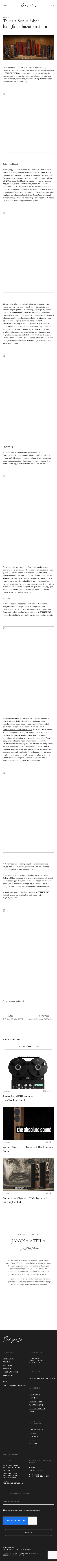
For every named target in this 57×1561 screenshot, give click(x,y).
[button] (5, 5)
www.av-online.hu (16, 1001)
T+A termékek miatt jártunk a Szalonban (37, 175)
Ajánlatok (8, 1368)
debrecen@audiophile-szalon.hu (39, 1475)
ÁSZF (5, 1382)
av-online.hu (35, 1394)
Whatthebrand (36, 1405)
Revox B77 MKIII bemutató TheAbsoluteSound (18, 1098)
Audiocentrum (36, 1430)
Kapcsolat (8, 1375)
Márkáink (7, 1365)
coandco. (33, 1398)
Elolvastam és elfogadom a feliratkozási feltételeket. (22, 1510)
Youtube (52, 1378)
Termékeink (8, 1358)
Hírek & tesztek (10, 1372)
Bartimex (33, 1437)
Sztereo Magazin (37, 1408)
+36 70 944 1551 (10, 1471)
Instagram (43, 1378)
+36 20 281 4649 (10, 1473)
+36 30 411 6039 (10, 1478)
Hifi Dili (33, 1412)
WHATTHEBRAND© (20, 1553)
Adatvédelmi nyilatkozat (15, 1385)
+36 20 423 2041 (10, 1475)
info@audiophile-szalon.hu (13, 1482)
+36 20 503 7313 (36, 1471)
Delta (32, 1440)
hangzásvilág (36, 1401)
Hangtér (33, 1444)
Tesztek (7, 1091)
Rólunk (6, 1362)
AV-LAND (33, 1433)
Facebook (34, 1378)
